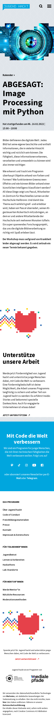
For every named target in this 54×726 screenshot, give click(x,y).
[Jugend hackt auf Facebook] (42, 465)
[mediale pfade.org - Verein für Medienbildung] (39, 679)
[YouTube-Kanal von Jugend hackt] (34, 465)
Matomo (10, 696)
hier (5, 702)
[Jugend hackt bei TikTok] (19, 465)
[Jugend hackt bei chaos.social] (12, 465)
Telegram (32, 478)
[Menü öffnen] (49, 5)
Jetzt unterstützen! (15, 415)
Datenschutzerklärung (14, 705)
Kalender (8, 75)
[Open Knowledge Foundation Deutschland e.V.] (14, 678)
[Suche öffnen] (41, 6)
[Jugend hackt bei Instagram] (26, 465)
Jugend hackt (16, 9)
